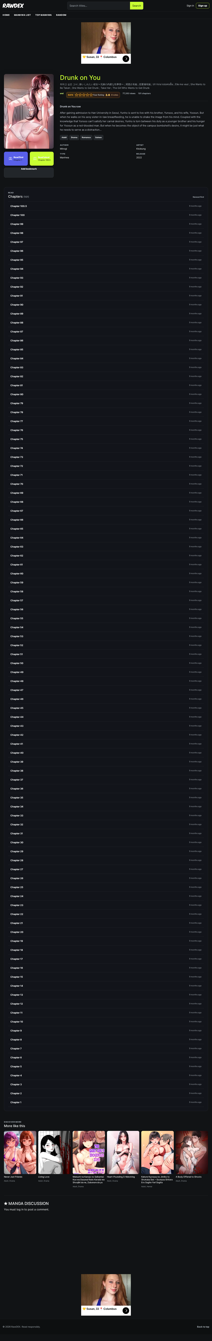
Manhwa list (22, 15)
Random (61, 15)
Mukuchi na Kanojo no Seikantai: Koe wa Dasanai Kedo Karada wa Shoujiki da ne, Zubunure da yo (89, 1180)
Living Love (43, 1177)
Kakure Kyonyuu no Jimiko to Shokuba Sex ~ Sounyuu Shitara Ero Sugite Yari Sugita (157, 1180)
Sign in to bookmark (28, 172)
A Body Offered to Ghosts (189, 1177)
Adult (64, 137)
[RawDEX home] (13, 5)
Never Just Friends (13, 1177)
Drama (74, 137)
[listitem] (106, 206)
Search (136, 5)
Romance (86, 137)
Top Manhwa (43, 15)
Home (6, 15)
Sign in (190, 5)
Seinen (98, 137)
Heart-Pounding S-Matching (121, 1177)
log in (20, 1209)
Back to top (203, 1326)
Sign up (202, 5)
